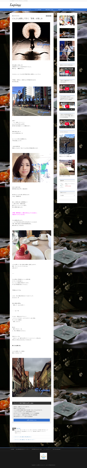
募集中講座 (48, 15)
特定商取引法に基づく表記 (37, 449)
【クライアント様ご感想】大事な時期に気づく (23, 436)
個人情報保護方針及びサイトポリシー (23, 449)
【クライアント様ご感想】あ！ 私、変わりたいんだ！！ (24, 439)
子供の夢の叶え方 (19, 431)
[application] (67, 88)
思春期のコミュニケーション (27, 431)
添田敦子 (35, 431)
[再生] (61, 91)
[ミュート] (71, 91)
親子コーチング (18, 432)
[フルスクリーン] (73, 91)
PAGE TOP (84, 453)
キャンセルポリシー (47, 449)
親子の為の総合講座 (56, 449)
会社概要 (12, 449)
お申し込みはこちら (32, 420)
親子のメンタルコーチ (42, 431)
